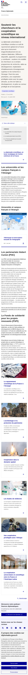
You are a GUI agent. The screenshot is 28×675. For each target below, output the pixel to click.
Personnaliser (14, 672)
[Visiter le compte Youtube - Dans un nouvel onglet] (24, 627)
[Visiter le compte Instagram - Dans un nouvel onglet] (15, 627)
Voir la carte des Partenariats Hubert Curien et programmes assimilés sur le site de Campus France (14, 309)
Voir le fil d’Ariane (5, 15)
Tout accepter (14, 663)
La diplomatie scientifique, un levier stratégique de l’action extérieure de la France (13, 154)
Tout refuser (14, 667)
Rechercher (21, 2)
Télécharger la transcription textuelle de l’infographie (13, 238)
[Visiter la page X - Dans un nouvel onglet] (2, 627)
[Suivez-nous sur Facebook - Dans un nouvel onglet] (7, 627)
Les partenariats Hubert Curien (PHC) (13, 136)
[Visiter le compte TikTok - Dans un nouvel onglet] (20, 627)
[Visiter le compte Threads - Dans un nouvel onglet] (11, 627)
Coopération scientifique (8, 91)
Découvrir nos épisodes (14, 614)
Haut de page (23, 598)
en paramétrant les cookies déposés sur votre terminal (13, 656)
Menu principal (25, 2)
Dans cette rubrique (9, 123)
